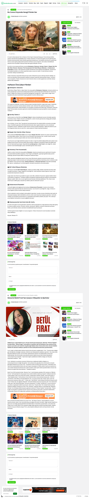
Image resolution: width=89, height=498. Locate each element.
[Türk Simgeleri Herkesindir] (72, 53)
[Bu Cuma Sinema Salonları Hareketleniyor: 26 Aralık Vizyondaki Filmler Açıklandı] (15, 248)
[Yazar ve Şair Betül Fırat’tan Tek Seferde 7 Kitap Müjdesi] (50, 248)
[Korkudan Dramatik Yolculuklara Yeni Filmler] (15, 425)
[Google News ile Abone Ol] (12, 54)
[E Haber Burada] (8, 2)
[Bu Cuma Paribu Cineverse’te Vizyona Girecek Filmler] (32, 232)
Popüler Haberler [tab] (66, 22)
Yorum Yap (79, 496)
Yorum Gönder (12, 289)
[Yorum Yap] (44, 54)
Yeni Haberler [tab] (77, 22)
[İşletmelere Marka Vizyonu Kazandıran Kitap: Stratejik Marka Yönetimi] (32, 248)
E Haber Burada (14, 16)
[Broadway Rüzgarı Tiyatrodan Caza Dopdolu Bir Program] (15, 232)
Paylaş (86, 496)
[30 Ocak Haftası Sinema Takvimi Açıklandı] (32, 425)
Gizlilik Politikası (6, 493)
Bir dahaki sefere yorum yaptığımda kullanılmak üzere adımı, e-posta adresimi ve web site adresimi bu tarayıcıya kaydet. (32, 286)
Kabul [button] (15, 493)
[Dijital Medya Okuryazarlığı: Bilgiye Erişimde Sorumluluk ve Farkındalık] (72, 46)
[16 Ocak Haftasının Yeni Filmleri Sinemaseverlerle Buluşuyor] (15, 441)
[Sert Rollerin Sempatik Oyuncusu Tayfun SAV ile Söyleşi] (50, 232)
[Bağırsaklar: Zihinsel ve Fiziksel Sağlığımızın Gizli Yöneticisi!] (72, 33)
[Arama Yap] (87, 3)
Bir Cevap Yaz (11, 261)
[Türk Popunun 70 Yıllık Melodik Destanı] (50, 441)
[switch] (84, 3)
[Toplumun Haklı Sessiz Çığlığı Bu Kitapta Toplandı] (50, 425)
